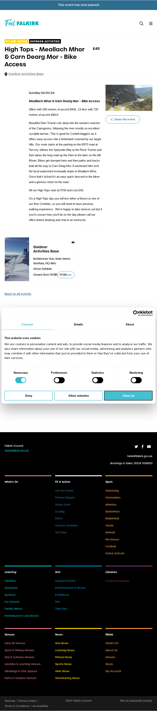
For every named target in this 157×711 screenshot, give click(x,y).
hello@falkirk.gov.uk (139, 456)
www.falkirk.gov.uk (17, 450)
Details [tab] (78, 324)
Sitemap (10, 700)
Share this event (124, 119)
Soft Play (60, 532)
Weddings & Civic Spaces (21, 671)
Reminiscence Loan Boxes (21, 615)
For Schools (12, 601)
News (59, 634)
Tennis (109, 525)
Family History (13, 608)
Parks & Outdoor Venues (20, 678)
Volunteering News (67, 678)
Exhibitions (62, 595)
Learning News (64, 650)
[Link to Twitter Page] (136, 446)
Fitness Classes (65, 497)
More (67, 275)
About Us (111, 650)
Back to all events (18, 294)
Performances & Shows (70, 587)
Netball (110, 532)
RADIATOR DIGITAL (141, 700)
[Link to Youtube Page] (149, 446)
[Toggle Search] (141, 24)
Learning (10, 572)
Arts (58, 572)
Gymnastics (112, 497)
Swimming (112, 490)
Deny (28, 395)
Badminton (112, 511)
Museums (11, 587)
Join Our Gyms (64, 490)
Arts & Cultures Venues (19, 657)
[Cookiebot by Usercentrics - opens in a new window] (136, 313)
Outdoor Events (65, 581)
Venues (10, 634)
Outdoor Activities (66, 525)
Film (57, 601)
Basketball (112, 518)
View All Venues (15, 643)
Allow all (128, 395)
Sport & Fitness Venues (19, 650)
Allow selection (78, 395)
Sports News (63, 664)
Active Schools (114, 553)
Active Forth (62, 504)
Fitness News (63, 657)
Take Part (61, 608)
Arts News (61, 643)
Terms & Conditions (17, 706)
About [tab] (130, 324)
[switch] (59, 380)
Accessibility (40, 706)
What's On (11, 482)
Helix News (62, 671)
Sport (109, 482)
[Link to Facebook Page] (142, 446)
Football (110, 546)
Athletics (110, 504)
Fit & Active (62, 482)
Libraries (10, 581)
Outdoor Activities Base (26, 74)
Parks (58, 518)
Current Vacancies (117, 581)
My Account (113, 671)
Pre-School (112, 539)
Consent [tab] (27, 324)
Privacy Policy (27, 700)
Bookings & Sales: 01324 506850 (131, 463)
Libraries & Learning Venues (22, 664)
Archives (10, 595)
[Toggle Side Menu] (150, 24)
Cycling (60, 511)
